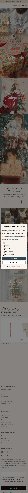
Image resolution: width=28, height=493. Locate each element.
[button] (14, 266)
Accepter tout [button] (14, 258)
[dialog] (14, 246)
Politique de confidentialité (12, 239)
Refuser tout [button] (14, 262)
